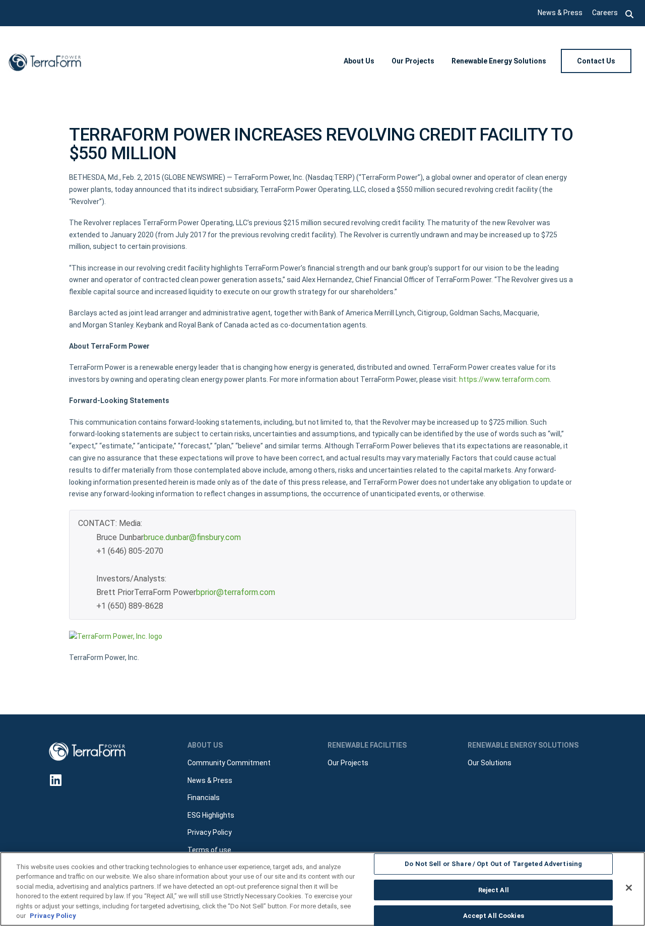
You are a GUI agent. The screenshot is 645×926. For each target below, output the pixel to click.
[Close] (629, 888)
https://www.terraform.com (504, 379)
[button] (629, 13)
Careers (605, 13)
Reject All (493, 890)
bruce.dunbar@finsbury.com (192, 537)
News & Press (560, 13)
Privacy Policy (53, 915)
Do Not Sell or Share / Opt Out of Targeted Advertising (493, 864)
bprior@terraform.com (235, 592)
